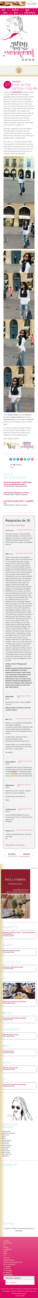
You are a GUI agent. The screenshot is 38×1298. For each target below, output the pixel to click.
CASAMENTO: (11, 1029)
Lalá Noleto (5, 1149)
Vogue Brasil (5, 1156)
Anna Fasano (5, 1135)
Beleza (6, 1247)
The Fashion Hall (6, 1154)
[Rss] (33, 60)
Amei (12, 467)
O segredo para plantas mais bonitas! (14, 1084)
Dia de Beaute (6, 1142)
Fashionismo (5, 1143)
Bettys (3, 1138)
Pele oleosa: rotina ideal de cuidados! (14, 1018)
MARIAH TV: (10, 927)
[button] (10, 459)
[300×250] (15, 893)
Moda (5, 1253)
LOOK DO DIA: (11, 962)
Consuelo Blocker (7, 1140)
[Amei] (11, 465)
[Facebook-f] (26, 60)
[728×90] (19, 6)
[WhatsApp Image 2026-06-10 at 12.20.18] (15, 918)
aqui (5, 424)
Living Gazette (6, 1150)
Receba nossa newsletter (13, 1262)
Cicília (7, 530)
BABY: (5, 1046)
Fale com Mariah (9, 1264)
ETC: (5, 1079)
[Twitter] (22, 60)
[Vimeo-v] (29, 60)
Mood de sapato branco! (10, 1068)
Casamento (8, 1249)
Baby (5, 1251)
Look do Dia (16, 82)
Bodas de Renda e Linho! (10, 1034)
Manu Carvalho (6, 1152)
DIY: (4, 978)
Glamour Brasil (6, 1147)
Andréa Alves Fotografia (8, 1133)
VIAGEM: (7, 945)
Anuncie (6, 1258)
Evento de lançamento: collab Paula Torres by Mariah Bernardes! (18, 483)
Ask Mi (4, 1136)
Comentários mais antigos (15, 525)
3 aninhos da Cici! (8, 1051)
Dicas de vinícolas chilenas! (11, 950)
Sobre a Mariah (9, 1260)
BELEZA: (7, 1013)
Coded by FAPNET (20, 1296)
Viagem (6, 1241)
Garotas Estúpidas (7, 1145)
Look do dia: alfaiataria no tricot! (16, 493)
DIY (5, 1245)
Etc (5, 1256)
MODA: (6, 1062)
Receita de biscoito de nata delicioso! (14, 1001)
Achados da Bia (6, 1131)
